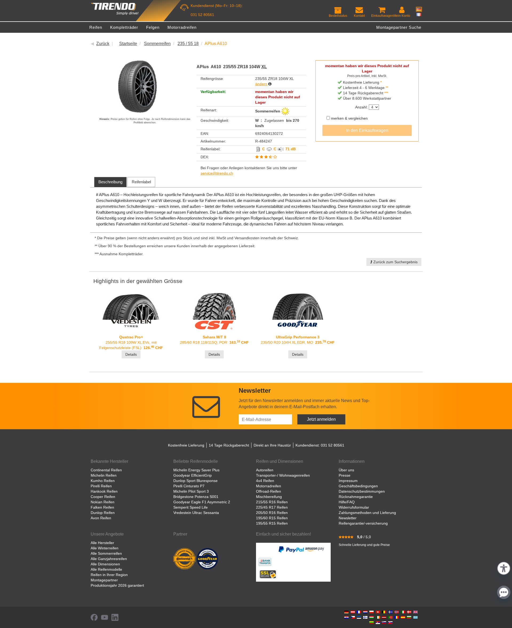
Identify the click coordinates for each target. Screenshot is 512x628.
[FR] (419, 14)
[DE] (419, 9)
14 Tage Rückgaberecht (229, 445)
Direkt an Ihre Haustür (272, 445)
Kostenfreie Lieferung (186, 445)
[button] (503, 567)
